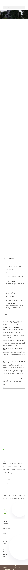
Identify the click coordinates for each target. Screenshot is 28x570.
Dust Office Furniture (8, 127)
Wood (5, 216)
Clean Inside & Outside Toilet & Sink (12, 202)
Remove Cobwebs (8, 102)
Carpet (5, 220)
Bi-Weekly (6, 229)
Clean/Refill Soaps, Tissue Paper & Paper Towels (14, 210)
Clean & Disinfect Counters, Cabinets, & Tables (14, 178)
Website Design (18, 567)
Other (5, 232)
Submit (21, 246)
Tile (5, 215)
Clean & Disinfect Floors (9, 96)
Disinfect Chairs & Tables (9, 135)
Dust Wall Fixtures (8, 170)
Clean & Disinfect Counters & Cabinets (12, 199)
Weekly (5, 227)
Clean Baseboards (8, 101)
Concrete (6, 218)
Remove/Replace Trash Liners (10, 98)
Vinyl (5, 221)
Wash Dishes (7, 191)
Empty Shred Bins (8, 125)
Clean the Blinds (7, 106)
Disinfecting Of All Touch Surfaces (11, 94)
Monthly (6, 230)
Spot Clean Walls (7, 99)
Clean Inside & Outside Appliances (11, 181)
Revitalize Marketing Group (8, 569)
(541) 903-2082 (16, 374)
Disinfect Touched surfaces (10, 137)
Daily (5, 226)
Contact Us (14, 437)
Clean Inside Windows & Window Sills (12, 104)
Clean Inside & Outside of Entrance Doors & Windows (13, 151)
